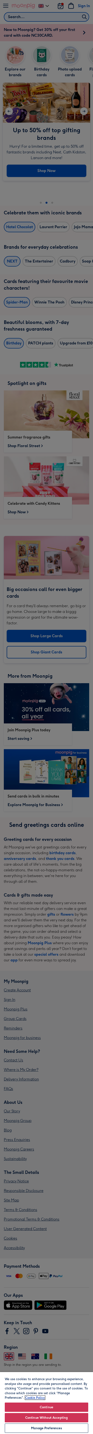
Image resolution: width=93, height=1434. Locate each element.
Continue (46, 1407)
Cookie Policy (35, 1397)
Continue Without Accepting (46, 1417)
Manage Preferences (46, 1428)
